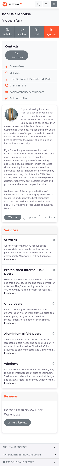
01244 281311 (18, 85)
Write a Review (17, 422)
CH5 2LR (14, 72)
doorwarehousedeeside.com (27, 92)
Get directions (17, 55)
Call (37, 34)
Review (22, 34)
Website (7, 34)
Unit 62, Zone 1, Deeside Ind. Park (30, 79)
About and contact (15, 447)
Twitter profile (18, 98)
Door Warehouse (16, 14)
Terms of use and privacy (18, 462)
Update (32, 217)
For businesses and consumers (22, 454)
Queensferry (13, 20)
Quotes (51, 34)
